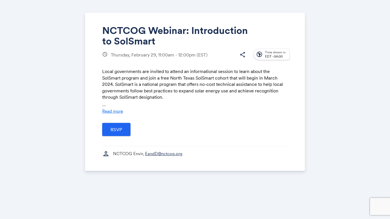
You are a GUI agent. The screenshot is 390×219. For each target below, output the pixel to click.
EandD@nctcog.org (163, 153)
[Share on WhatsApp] (231, 59)
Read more (112, 111)
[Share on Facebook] (198, 59)
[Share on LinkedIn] (220, 59)
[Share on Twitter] (209, 59)
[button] (242, 55)
